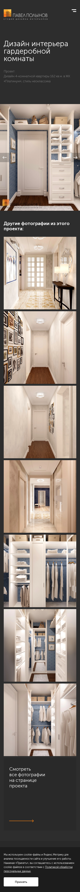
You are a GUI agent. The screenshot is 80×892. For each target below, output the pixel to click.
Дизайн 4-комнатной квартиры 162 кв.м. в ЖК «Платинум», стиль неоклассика (37, 78)
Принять (21, 882)
